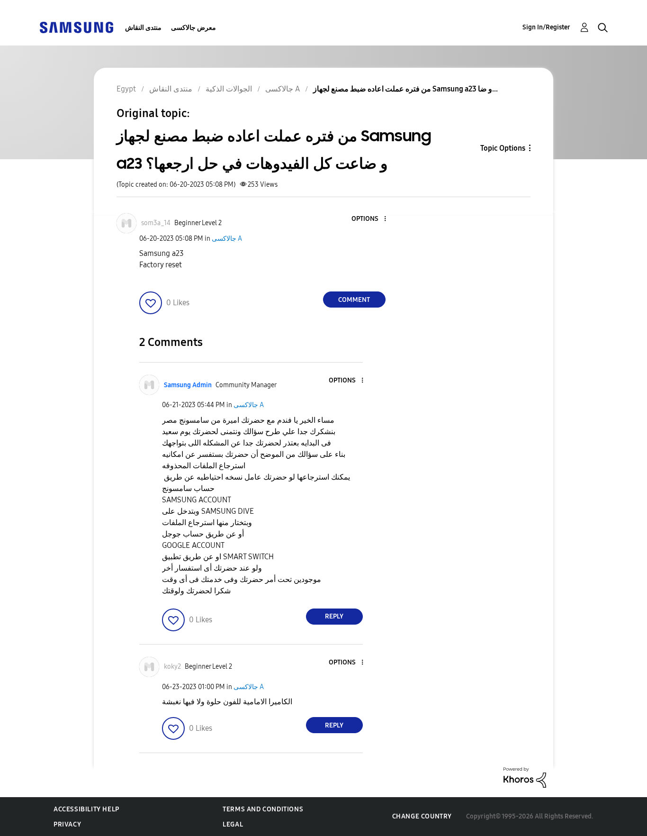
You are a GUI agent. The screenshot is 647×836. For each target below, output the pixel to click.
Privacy (67, 824)
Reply (334, 616)
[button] (369, 219)
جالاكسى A (227, 239)
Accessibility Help (86, 809)
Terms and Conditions (263, 809)
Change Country (422, 816)
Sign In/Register (546, 27)
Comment (354, 300)
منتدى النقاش (143, 28)
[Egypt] (76, 26)
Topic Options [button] (502, 148)
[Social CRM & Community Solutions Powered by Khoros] (524, 776)
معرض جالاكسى (193, 28)
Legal (233, 824)
